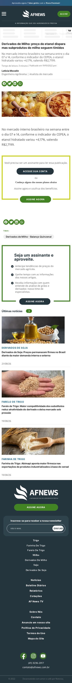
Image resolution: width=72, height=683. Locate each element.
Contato (36, 617)
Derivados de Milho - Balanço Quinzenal (29, 236)
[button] (4, 83)
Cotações (36, 596)
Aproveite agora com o (36, 3)
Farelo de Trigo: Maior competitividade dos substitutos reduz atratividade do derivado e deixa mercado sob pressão (33, 409)
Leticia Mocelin (10, 70)
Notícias (36, 580)
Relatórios (36, 590)
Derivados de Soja (15, 347)
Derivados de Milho (36, 560)
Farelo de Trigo (13, 401)
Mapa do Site (36, 638)
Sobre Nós (35, 611)
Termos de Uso (36, 633)
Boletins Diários (36, 585)
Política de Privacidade (36, 627)
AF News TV (36, 601)
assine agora (35, 199)
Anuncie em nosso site (36, 622)
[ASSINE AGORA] (35, 194)
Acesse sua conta (35, 171)
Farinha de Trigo (13, 459)
